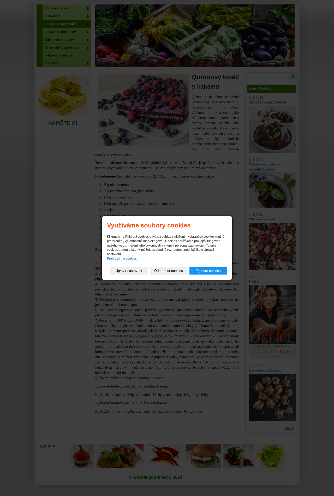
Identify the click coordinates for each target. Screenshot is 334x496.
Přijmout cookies (208, 271)
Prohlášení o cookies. (122, 258)
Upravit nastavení (129, 271)
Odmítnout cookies (168, 271)
